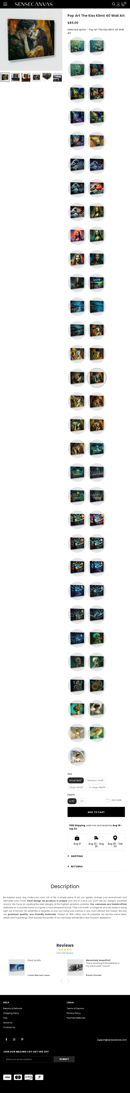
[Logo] (33, 4)
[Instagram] (14, 1039)
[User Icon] (118, 4)
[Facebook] (6, 1039)
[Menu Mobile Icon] (5, 4)
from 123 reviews (65, 953)
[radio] (77, 46)
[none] (4, 77)
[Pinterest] (22, 1039)
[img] (64, 949)
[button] (62, 981)
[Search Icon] (113, 4)
